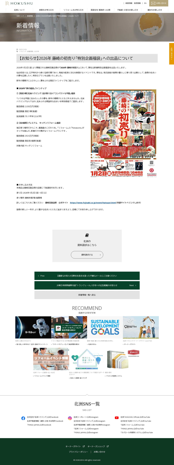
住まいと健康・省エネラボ (78, 378)
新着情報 (129, 3)
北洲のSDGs (92, 344)
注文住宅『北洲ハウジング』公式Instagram (89, 421)
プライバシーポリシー (78, 452)
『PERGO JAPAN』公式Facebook (39, 425)
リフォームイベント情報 (42, 376)
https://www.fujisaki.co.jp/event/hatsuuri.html (93, 202)
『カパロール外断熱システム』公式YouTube (137, 432)
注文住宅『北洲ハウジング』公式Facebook (42, 417)
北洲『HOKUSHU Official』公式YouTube (135, 417)
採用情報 (137, 3)
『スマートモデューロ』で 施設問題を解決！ (65, 344)
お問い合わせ (172, 52)
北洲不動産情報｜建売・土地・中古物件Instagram (92, 425)
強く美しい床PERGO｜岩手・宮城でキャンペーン (32, 344)
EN (145, 3)
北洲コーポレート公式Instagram (86, 417)
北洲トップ (20, 16)
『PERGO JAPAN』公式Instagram (86, 432)
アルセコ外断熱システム (114, 376)
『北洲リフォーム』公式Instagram (86, 429)
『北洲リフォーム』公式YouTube (132, 425)
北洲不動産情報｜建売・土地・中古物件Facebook (45, 421)
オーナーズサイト (130, 344)
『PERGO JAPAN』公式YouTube (132, 429)
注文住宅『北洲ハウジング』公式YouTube (136, 421)
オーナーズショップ (96, 446)
